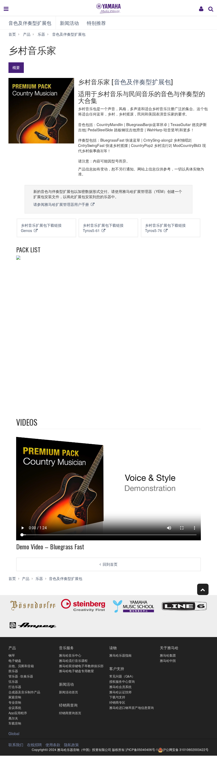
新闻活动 (69, 22)
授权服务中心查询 (122, 681)
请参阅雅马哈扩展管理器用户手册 (61, 204)
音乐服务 (66, 647)
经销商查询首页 (70, 712)
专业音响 (14, 702)
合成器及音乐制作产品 (24, 692)
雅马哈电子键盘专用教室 (76, 670)
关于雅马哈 (169, 647)
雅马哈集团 (168, 655)
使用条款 (53, 744)
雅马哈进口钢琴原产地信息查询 (131, 707)
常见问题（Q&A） (122, 676)
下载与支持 (117, 697)
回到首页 (110, 564)
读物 (113, 647)
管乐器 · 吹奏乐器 (20, 676)
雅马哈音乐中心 (70, 655)
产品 (12, 647)
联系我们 (15, 744)
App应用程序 (17, 712)
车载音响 (14, 723)
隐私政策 (71, 744)
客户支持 (116, 668)
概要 (16, 67)
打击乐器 (14, 686)
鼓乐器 (13, 670)
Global (13, 733)
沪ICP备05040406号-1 (141, 749)
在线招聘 (34, 744)
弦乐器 (13, 681)
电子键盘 (14, 660)
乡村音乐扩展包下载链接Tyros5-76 (165, 227)
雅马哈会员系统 (120, 686)
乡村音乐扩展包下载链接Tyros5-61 (103, 227)
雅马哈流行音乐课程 (73, 660)
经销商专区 (117, 702)
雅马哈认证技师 (120, 692)
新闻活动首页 (68, 692)
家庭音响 (14, 697)
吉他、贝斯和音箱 (21, 665)
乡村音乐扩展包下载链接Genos (41, 227)
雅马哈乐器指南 (120, 655)
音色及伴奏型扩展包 (29, 22)
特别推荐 (96, 22)
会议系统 (14, 707)
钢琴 (11, 655)
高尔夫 (13, 718)
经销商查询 (68, 705)
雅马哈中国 (168, 660)
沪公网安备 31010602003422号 (186, 749)
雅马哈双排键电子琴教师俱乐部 (81, 665)
